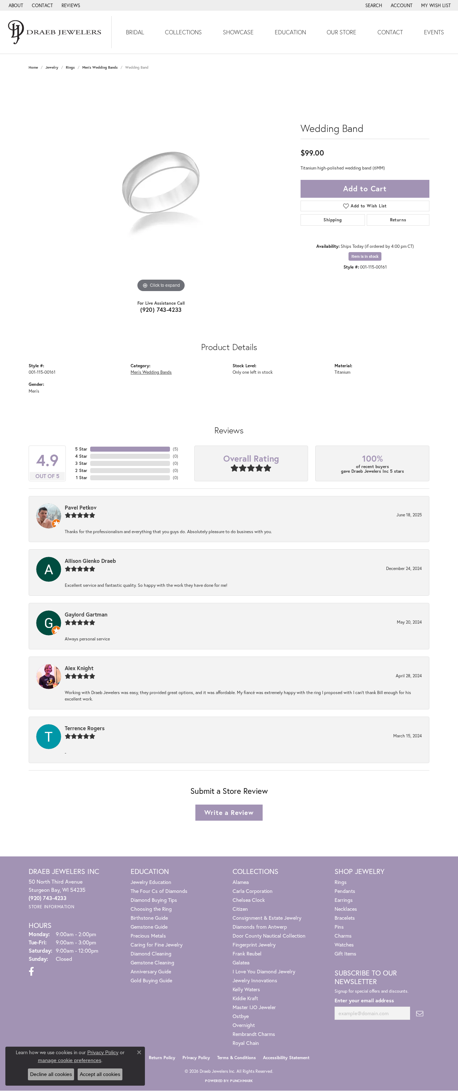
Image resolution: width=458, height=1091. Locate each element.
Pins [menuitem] (339, 926)
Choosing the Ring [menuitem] (151, 908)
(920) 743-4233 (161, 309)
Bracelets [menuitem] (345, 917)
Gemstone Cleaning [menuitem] (152, 962)
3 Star (81, 463)
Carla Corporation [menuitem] (253, 891)
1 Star (81, 477)
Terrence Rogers (84, 728)
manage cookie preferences (69, 1060)
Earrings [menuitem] (344, 899)
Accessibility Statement (286, 1057)
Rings (70, 67)
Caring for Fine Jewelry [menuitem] (156, 944)
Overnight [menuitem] (244, 1025)
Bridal (135, 32)
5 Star (81, 449)
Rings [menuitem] (341, 882)
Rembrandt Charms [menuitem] (254, 1034)
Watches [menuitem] (344, 944)
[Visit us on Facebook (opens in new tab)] (31, 971)
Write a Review (228, 812)
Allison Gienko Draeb (90, 560)
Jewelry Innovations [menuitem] (255, 980)
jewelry (51, 67)
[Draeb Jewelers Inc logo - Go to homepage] (56, 32)
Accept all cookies (100, 1074)
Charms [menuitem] (343, 935)
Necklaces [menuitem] (346, 908)
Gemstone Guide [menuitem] (149, 926)
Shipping (332, 219)
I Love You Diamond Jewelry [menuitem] (264, 971)
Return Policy (162, 1057)
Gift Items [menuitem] (345, 953)
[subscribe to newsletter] (419, 1013)
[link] (15, 5)
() (175, 449)
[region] (161, 186)
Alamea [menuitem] (241, 882)
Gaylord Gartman (86, 614)
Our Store (341, 32)
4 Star (81, 456)
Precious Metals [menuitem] (148, 935)
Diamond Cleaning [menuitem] (151, 953)
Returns (398, 219)
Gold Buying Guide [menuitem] (151, 980)
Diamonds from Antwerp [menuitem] (260, 926)
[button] (373, 5)
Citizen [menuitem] (240, 908)
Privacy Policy (196, 1057)
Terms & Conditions (236, 1057)
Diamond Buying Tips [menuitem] (154, 899)
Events (434, 32)
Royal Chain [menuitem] (246, 1043)
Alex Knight (79, 668)
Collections (183, 32)
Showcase (238, 32)
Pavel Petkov (81, 507)
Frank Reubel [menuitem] (247, 953)
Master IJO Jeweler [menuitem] (254, 1007)
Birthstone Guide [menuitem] (149, 917)
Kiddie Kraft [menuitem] (245, 998)
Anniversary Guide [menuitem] (151, 971)
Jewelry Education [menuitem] (151, 882)
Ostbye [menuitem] (241, 1016)
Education (290, 32)
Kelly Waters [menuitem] (246, 989)
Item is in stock (365, 256)
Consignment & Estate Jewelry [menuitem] (267, 917)
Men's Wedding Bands (100, 67)
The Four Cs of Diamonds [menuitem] (159, 891)
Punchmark (241, 1080)
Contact (390, 32)
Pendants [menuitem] (345, 891)
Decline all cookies (51, 1074)
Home (33, 67)
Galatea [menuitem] (241, 962)
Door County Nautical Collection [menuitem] (269, 935)
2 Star (81, 470)
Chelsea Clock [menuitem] (249, 899)
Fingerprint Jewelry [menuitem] (254, 944)
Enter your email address (364, 1000)
